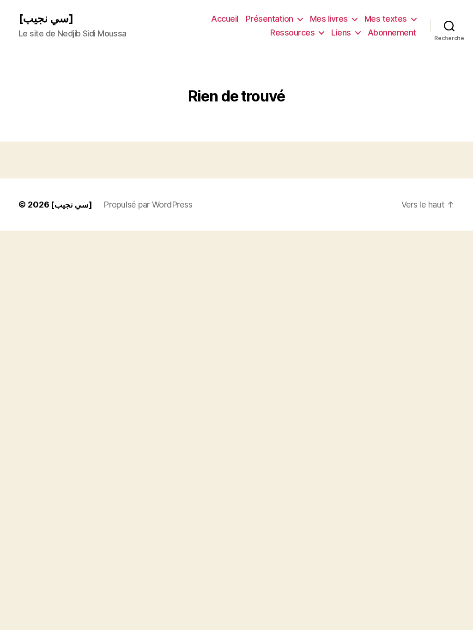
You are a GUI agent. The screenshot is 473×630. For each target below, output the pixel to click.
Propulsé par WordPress (147, 204)
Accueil (224, 19)
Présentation (269, 19)
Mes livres (329, 19)
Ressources (292, 32)
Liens (341, 32)
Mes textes (385, 19)
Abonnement (392, 32)
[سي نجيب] (45, 18)
